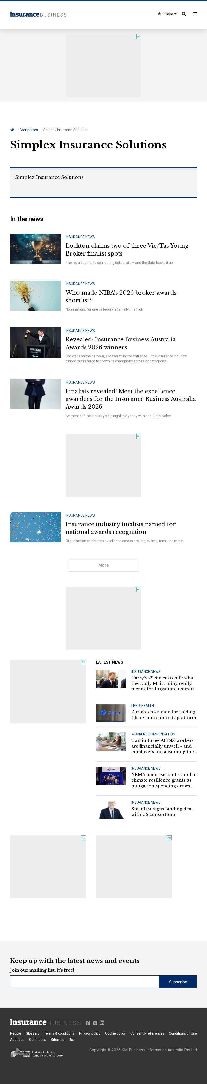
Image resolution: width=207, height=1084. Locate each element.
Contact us (37, 1039)
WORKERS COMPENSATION (153, 734)
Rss (72, 1039)
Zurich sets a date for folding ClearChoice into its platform (163, 714)
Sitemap (57, 1039)
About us (17, 1039)
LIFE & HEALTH (142, 706)
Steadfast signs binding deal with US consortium (162, 811)
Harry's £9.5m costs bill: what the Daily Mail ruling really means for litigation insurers (163, 683)
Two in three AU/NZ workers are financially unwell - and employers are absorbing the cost (162, 746)
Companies (29, 130)
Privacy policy (89, 1033)
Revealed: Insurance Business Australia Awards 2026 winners (121, 343)
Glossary (32, 1033)
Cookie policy (115, 1033)
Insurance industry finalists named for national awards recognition (121, 528)
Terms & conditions (59, 1033)
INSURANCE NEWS (80, 237)
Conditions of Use (183, 1033)
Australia (166, 13)
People (15, 1033)
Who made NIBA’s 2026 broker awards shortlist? (121, 296)
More (103, 565)
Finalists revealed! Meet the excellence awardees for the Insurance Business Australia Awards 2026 (131, 399)
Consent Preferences (147, 1033)
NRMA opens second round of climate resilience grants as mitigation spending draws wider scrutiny (164, 780)
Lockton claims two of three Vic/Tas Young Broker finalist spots (127, 249)
